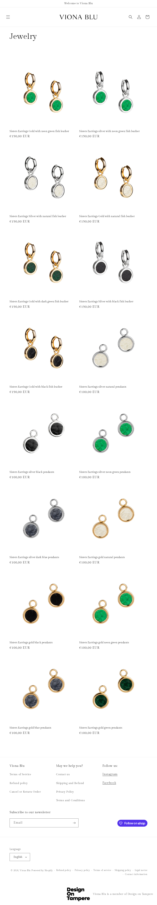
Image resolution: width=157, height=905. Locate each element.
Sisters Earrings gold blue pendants (30, 727)
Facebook (109, 783)
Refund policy (19, 783)
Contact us (63, 774)
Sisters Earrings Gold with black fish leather (36, 386)
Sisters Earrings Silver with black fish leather (106, 301)
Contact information (136, 874)
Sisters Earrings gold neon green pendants (104, 642)
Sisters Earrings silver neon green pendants (105, 472)
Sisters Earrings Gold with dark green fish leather (39, 301)
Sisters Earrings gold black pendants (31, 642)
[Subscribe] (74, 822)
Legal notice (141, 870)
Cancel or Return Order (25, 791)
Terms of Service (20, 774)
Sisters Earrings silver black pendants (32, 472)
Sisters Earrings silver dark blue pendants (34, 557)
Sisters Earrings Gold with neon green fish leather (39, 131)
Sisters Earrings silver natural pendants (102, 386)
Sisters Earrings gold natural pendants (102, 557)
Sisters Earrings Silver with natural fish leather (38, 216)
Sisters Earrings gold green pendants (100, 727)
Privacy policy (82, 870)
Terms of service (102, 870)
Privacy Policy (65, 791)
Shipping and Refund (70, 783)
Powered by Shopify (42, 870)
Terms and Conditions (70, 800)
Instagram (109, 774)
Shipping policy (123, 870)
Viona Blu (25, 870)
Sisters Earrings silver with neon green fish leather (109, 131)
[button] (8, 17)
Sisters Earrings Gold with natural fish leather (107, 216)
